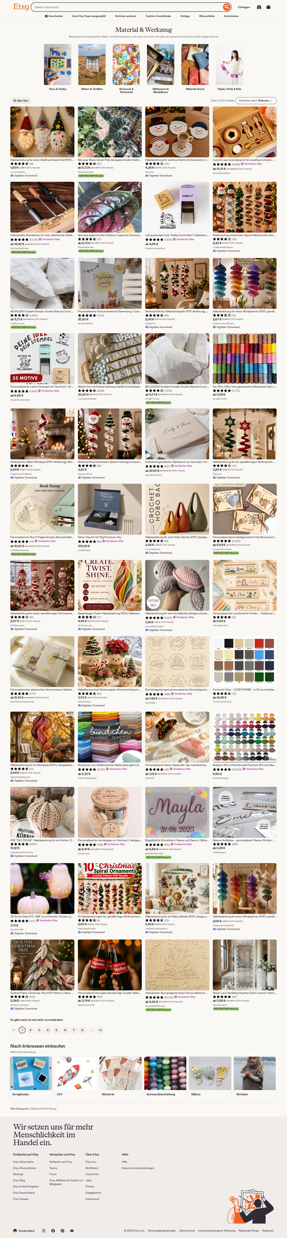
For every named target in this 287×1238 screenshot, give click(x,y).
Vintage (185, 16)
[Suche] (227, 7)
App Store (26, 1212)
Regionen (268, 1230)
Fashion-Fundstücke (158, 16)
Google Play (56, 1212)
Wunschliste (207, 16)
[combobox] (126, 7)
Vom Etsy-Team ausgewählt (89, 16)
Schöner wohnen (125, 16)
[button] (23, 1231)
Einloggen (244, 7)
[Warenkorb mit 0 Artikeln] (268, 7)
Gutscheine (231, 16)
